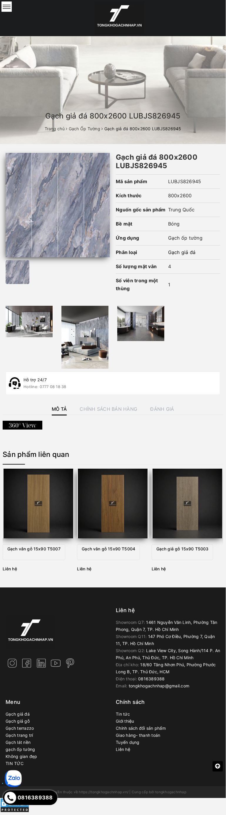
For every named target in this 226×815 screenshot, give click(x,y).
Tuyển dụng (128, 742)
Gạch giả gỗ (18, 721)
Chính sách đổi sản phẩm (141, 728)
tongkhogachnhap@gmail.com (159, 685)
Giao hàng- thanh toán (138, 735)
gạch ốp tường (20, 749)
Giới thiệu (125, 721)
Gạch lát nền (18, 742)
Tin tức (123, 714)
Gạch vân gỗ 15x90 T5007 (34, 548)
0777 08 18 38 (53, 386)
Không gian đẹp (21, 756)
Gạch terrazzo (20, 728)
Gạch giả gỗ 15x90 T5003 (182, 548)
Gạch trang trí (19, 735)
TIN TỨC (15, 763)
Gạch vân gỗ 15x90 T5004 (108, 548)
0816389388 (151, 678)
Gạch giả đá (182, 252)
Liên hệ (123, 749)
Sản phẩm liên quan (36, 454)
